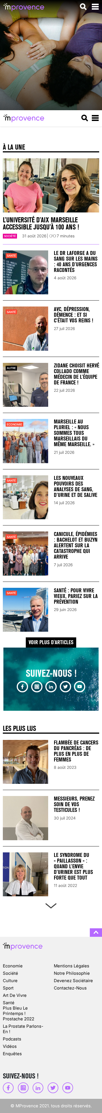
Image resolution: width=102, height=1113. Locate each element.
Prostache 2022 (18, 1019)
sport (8, 988)
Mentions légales (71, 966)
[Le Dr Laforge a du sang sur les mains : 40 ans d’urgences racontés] (25, 272)
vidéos (10, 1046)
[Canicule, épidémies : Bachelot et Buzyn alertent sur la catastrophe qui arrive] (25, 553)
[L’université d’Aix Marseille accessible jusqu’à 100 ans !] (51, 185)
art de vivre (15, 995)
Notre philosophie (72, 973)
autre (11, 368)
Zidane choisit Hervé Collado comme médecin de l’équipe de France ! (76, 374)
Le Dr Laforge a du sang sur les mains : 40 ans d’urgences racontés (75, 261)
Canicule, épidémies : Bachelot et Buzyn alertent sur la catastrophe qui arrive (75, 545)
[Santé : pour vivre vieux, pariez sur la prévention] (25, 610)
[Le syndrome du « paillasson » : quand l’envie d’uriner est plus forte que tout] (25, 874)
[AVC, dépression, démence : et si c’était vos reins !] (25, 328)
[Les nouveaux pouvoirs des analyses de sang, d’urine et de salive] (25, 497)
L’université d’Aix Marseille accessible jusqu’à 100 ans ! (41, 223)
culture (10, 980)
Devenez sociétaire (73, 980)
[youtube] (79, 686)
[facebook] (22, 686)
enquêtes (12, 1053)
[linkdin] (51, 686)
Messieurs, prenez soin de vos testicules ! (74, 804)
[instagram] (36, 686)
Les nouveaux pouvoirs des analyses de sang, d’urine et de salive (75, 486)
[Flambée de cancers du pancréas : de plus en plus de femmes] (25, 762)
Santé (11, 255)
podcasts (12, 1039)
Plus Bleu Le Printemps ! (15, 1010)
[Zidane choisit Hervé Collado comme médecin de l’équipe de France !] (25, 385)
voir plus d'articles (51, 642)
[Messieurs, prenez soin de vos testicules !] (25, 818)
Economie (14, 424)
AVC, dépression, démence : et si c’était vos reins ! (73, 315)
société (10, 236)
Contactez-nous (70, 988)
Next (51, 905)
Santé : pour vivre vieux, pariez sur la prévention (76, 596)
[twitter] (65, 686)
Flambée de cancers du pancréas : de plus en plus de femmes (76, 751)
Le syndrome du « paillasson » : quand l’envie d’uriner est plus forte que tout (73, 866)
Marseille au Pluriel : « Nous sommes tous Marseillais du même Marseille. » (74, 433)
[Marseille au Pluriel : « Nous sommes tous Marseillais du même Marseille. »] (25, 441)
